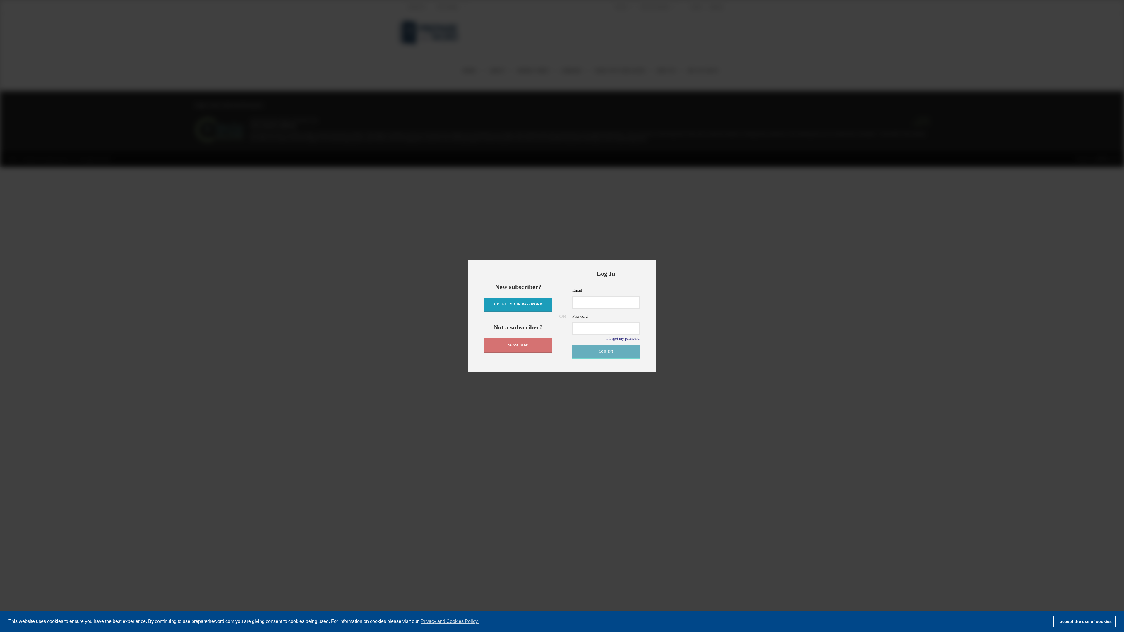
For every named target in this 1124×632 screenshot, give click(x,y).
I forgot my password (623, 338)
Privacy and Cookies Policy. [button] (450, 621)
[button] (650, 266)
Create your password (518, 304)
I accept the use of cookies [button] (1085, 621)
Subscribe (518, 344)
